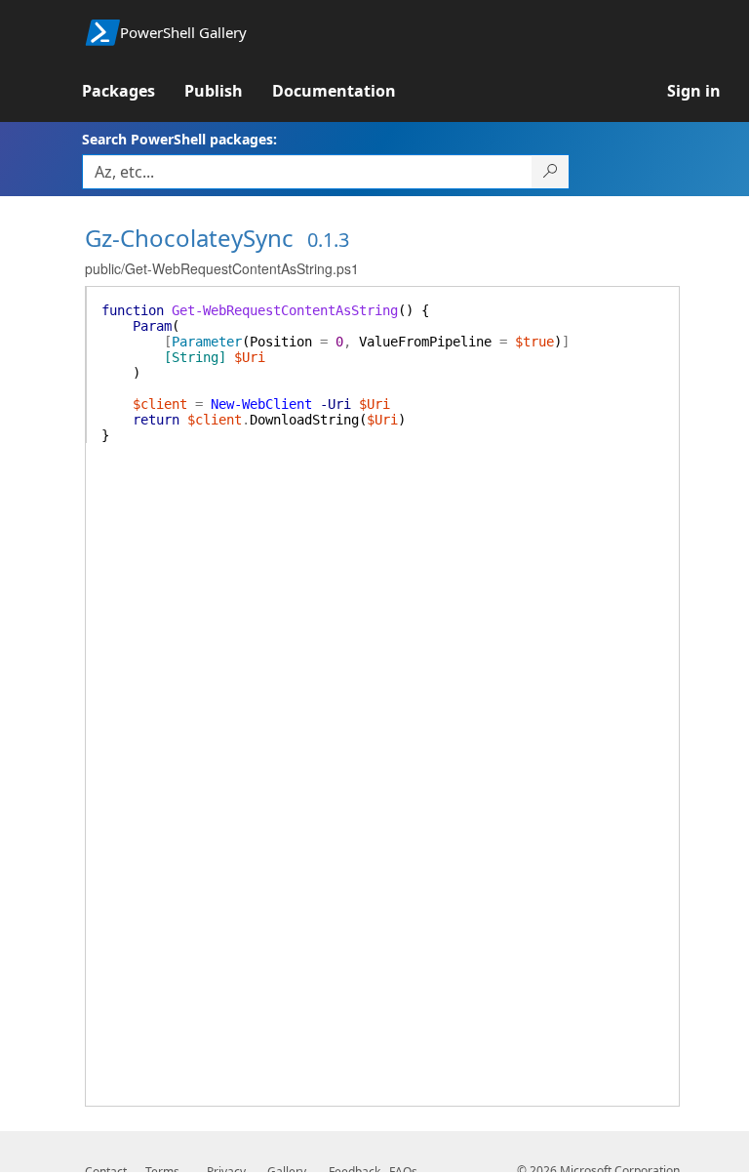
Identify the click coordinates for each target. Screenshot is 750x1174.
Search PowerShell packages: (179, 139)
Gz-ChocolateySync (189, 238)
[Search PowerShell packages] (551, 171)
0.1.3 (328, 239)
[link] (133, 90)
